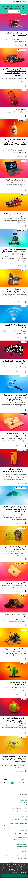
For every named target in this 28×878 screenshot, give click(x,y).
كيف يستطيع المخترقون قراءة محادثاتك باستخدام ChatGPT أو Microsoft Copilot (14, 251)
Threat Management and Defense (19, 839)
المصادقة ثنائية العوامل (20, 487)
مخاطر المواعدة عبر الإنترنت (16, 582)
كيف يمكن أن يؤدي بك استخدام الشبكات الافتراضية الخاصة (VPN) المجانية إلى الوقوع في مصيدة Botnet (15, 72)
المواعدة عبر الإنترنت (20, 563)
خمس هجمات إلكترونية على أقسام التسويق (16, 434)
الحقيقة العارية (21, 109)
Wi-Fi (23, 306)
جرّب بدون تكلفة (14, 11)
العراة (23, 90)
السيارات (23, 194)
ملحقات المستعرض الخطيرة (16, 649)
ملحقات (23, 629)
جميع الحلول (24, 851)
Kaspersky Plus (23, 800)
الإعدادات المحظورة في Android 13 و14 (18, 683)
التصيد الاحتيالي (21, 120)
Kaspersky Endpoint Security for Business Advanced (15, 828)
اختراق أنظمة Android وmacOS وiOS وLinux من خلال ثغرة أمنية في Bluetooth (14, 758)
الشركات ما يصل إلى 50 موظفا (20, 808)
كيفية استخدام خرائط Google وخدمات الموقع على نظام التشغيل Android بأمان (15, 397)
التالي (5, 779)
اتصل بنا (25, 862)
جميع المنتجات (24, 816)
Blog (15, 862)
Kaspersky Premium (22, 802)
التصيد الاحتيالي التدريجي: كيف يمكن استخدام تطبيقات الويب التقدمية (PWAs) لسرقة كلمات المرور (15, 142)
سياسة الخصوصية (5, 855)
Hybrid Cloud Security (22, 844)
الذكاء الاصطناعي (21, 230)
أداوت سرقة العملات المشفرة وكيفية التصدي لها (15, 548)
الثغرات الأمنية (22, 737)
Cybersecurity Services (21, 837)
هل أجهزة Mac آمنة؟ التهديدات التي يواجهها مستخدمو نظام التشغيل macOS (15, 720)
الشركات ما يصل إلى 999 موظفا (19, 819)
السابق (22, 779)
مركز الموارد (11, 862)
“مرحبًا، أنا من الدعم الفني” (16, 180)
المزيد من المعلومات (18, 872)
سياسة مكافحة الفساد (22, 857)
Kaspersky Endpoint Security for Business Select (15, 825)
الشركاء (18, 862)
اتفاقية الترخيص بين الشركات (21, 858)
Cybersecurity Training (21, 846)
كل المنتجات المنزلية (22, 804)
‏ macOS (23, 595)
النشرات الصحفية (5, 862)
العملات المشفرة (21, 527)
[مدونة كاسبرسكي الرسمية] (20, 2)
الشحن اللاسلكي (21, 450)
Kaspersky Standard (22, 797)
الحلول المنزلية (23, 794)
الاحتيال (23, 160)
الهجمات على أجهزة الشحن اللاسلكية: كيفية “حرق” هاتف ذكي (14, 470)
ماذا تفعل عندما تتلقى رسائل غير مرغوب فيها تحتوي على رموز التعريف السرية (14, 509)
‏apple (23, 699)
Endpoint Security (22, 842)
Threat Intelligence (22, 848)
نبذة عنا (22, 862)
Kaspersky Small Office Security (19, 811)
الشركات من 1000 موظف (21, 833)
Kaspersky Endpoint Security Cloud (18, 814)
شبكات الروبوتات (21, 49)
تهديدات (23, 414)
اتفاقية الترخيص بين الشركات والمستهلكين (10, 857)
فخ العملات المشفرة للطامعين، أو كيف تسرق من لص (14, 34)
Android (22, 376)
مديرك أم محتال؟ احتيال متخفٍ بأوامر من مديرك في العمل (15, 290)
